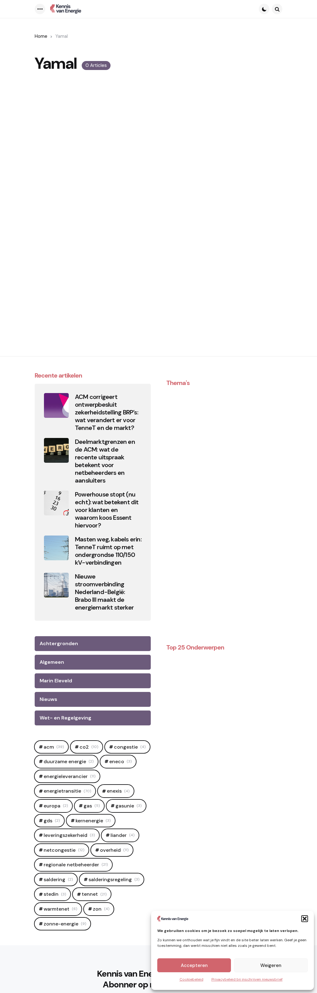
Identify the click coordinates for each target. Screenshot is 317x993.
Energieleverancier (69, 776)
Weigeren (270, 965)
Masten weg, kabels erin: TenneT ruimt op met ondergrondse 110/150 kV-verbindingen (108, 551)
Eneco (120, 761)
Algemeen (52, 662)
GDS (52, 820)
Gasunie (128, 806)
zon (101, 909)
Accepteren (194, 965)
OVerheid (114, 850)
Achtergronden (59, 643)
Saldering (58, 879)
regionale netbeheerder (76, 864)
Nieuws (48, 699)
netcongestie (64, 850)
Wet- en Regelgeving (65, 718)
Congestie (129, 747)
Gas (92, 806)
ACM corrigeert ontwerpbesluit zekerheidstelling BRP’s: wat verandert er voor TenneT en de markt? (106, 412)
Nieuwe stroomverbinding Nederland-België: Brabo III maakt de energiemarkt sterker (104, 592)
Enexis (118, 791)
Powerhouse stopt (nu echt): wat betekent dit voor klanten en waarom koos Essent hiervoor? (107, 510)
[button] (305, 919)
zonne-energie (65, 924)
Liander (122, 835)
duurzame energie (68, 761)
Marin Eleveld (56, 680)
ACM (54, 747)
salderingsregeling (114, 879)
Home (41, 36)
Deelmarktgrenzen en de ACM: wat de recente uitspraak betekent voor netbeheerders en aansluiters (105, 461)
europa (56, 806)
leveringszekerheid (69, 835)
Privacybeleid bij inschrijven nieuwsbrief (247, 979)
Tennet (94, 894)
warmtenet (60, 909)
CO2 (89, 747)
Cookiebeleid (191, 979)
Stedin (55, 894)
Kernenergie (93, 820)
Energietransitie (67, 791)
